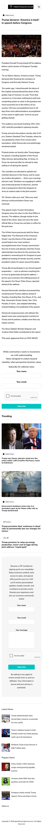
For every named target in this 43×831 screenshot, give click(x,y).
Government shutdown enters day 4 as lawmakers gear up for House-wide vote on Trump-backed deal (20, 508)
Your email (21, 382)
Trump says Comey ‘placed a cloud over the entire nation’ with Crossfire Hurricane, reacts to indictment (21, 460)
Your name (21, 371)
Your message (21, 630)
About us (5, 806)
